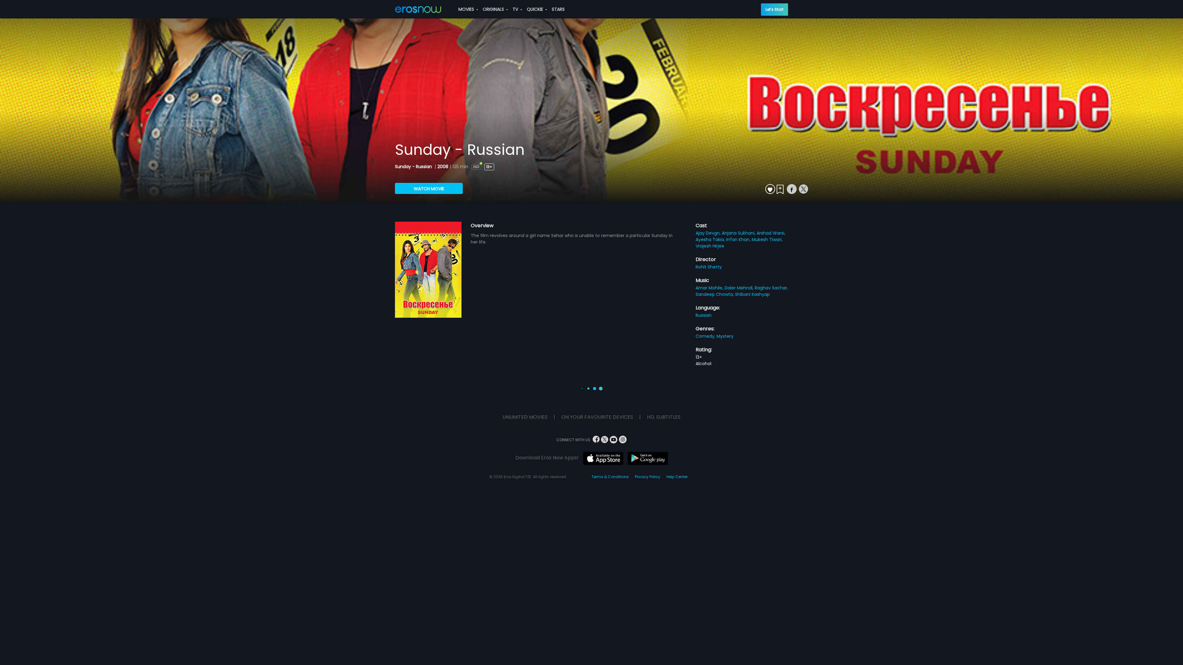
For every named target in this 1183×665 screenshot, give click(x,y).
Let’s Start (774, 9)
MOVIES (466, 9)
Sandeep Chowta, (715, 294)
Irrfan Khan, (739, 239)
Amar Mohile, (710, 288)
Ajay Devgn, (709, 233)
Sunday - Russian (414, 166)
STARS (558, 9)
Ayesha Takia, (711, 239)
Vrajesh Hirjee (710, 246)
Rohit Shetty (709, 267)
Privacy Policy (647, 476)
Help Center (677, 476)
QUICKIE (535, 9)
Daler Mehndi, (740, 288)
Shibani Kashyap (752, 294)
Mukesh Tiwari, (767, 239)
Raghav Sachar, (771, 288)
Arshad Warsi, (771, 233)
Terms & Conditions (610, 476)
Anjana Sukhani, (739, 233)
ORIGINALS (494, 9)
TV (516, 9)
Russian (704, 315)
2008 (442, 166)
